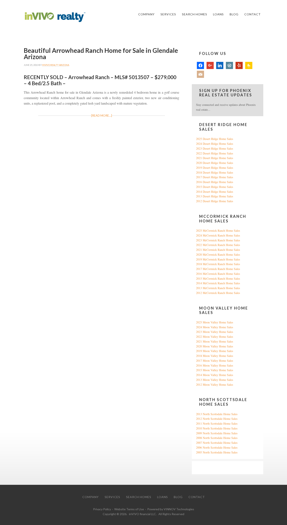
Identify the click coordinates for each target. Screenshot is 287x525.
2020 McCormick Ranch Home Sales (218, 255)
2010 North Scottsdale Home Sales (216, 428)
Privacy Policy (102, 509)
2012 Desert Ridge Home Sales (214, 201)
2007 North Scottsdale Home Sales (216, 443)
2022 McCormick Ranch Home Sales (218, 245)
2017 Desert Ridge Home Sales (214, 177)
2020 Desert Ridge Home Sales (214, 163)
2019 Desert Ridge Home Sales (214, 168)
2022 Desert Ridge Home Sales (214, 153)
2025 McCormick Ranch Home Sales (218, 231)
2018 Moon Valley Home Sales (214, 356)
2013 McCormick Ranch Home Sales (218, 288)
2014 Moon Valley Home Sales (214, 375)
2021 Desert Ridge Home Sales (214, 158)
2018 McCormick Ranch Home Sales (218, 264)
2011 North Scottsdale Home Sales (216, 423)
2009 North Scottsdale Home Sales (216, 433)
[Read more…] (101, 115)
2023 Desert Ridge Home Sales (214, 148)
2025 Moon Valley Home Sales (214, 322)
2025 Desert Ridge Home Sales (214, 139)
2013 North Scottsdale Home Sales (216, 414)
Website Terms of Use (129, 509)
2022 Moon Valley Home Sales (214, 337)
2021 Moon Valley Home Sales (214, 341)
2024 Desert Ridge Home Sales (214, 144)
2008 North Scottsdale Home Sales (216, 438)
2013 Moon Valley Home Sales (214, 380)
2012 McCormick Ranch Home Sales (218, 293)
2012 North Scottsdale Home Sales (216, 419)
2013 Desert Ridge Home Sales (214, 196)
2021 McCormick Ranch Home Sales (218, 250)
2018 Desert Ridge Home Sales (214, 172)
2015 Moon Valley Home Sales (214, 370)
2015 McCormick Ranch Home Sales (218, 278)
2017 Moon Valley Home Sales (214, 361)
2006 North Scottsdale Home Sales (216, 447)
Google (200, 467)
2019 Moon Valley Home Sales (214, 351)
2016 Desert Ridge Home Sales (214, 182)
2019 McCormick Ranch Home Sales (218, 259)
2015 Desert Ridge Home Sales (214, 187)
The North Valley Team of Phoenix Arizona (55, 17)
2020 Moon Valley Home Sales (214, 346)
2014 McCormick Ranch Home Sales (218, 283)
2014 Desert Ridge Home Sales (214, 192)
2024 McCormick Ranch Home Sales (218, 235)
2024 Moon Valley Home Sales (214, 327)
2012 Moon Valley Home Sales (214, 385)
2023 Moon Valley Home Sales (214, 332)
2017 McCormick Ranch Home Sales (218, 269)
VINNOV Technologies (179, 509)
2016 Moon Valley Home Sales (214, 365)
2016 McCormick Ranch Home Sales (218, 274)
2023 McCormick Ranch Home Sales (218, 240)
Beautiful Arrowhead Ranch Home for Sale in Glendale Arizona (101, 53)
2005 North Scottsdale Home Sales (216, 452)
